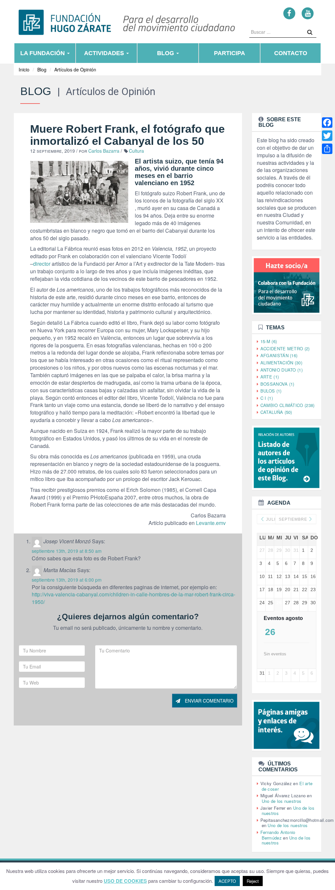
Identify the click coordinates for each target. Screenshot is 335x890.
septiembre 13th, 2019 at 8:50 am (66, 551)
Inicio (24, 69)
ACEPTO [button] (227, 881)
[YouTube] (308, 13)
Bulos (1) (271, 391)
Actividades (105, 53)
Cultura (136, 150)
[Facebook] (289, 13)
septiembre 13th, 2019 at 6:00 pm (66, 579)
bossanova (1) (277, 384)
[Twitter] (327, 135)
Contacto (290, 53)
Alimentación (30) (281, 362)
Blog (166, 53)
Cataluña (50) (276, 412)
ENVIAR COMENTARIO (209, 700)
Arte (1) (269, 377)
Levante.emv (211, 523)
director (41, 263)
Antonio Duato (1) (281, 370)
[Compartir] (327, 148)
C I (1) (266, 398)
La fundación (43, 53)
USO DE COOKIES (125, 881)
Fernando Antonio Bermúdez (277, 835)
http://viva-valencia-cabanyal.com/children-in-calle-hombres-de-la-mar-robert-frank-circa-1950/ (133, 598)
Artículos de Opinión (75, 69)
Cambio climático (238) (287, 405)
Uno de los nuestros (282, 801)
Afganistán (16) (279, 355)
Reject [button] (253, 881)
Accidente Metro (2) (285, 348)
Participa (229, 53)
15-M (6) (268, 341)
